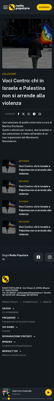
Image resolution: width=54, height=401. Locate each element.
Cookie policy (30, 302)
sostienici (44, 7)
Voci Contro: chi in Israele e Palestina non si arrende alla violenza (35, 170)
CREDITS (47, 302)
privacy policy (10, 302)
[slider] (9, 399)
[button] (5, 7)
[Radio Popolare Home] (19, 7)
